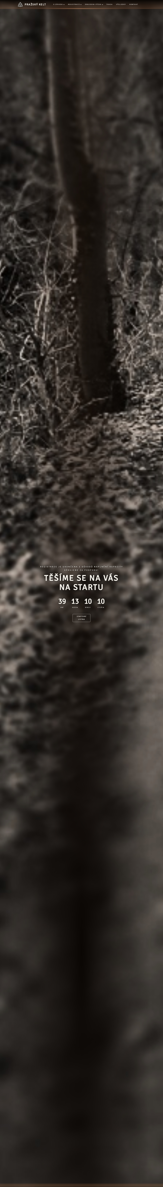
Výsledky (121, 4)
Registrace (74, 4)
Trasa (109, 4)
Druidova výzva (93, 4)
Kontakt (133, 4)
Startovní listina (81, 617)
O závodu (58, 4)
